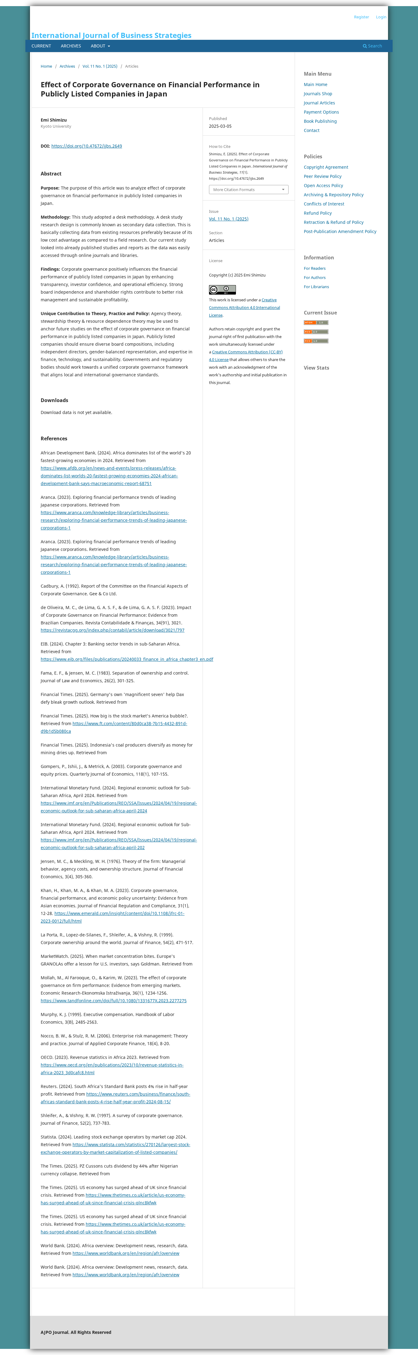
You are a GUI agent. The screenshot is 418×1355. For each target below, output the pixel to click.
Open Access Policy (323, 185)
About (98, 46)
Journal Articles (319, 103)
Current (41, 46)
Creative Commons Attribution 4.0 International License (244, 307)
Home (46, 66)
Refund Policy (318, 213)
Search (374, 46)
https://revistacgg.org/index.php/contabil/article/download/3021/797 (113, 630)
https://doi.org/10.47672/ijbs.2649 (86, 146)
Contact (311, 130)
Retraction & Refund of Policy (334, 222)
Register (361, 17)
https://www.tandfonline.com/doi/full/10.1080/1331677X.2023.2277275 (114, 1000)
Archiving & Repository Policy (334, 195)
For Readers (315, 268)
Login (381, 17)
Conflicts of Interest (324, 204)
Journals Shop (318, 93)
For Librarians (316, 286)
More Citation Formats (234, 189)
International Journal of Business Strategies (112, 35)
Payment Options (321, 112)
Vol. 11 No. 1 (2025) (100, 66)
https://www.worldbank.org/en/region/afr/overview (126, 1253)
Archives (71, 46)
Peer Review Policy (322, 176)
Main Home (315, 84)
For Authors (315, 277)
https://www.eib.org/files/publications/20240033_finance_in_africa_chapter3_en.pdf (127, 659)
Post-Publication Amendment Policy (340, 231)
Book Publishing (320, 121)
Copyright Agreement (326, 167)
